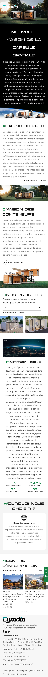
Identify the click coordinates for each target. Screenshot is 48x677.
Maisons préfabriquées (22, 412)
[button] (8, 332)
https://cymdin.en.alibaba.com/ (18, 664)
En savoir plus (33, 181)
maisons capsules (26, 402)
